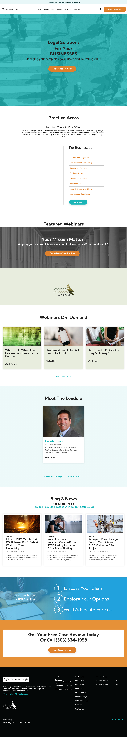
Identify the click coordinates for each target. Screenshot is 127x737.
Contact (77, 9)
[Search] (100, 9)
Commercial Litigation (79, 157)
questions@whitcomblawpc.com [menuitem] (69, 2)
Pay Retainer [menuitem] (80, 680)
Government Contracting (81, 163)
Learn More (77, 202)
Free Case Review (62, 68)
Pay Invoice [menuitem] (79, 684)
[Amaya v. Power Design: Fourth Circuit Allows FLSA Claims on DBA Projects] (105, 524)
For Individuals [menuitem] (102, 680)
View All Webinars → (63, 376)
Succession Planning (78, 168)
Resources (67, 9)
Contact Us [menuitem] (79, 709)
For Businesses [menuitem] (102, 684)
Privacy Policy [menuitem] (7, 720)
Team (46, 9)
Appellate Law (76, 184)
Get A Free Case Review (62, 253)
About (40, 9)
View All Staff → (75, 476)
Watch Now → (52, 361)
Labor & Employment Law (81, 189)
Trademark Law (76, 173)
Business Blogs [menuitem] (81, 697)
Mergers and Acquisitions (80, 194)
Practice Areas (56, 9)
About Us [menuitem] (79, 688)
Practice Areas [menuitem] (81, 692)
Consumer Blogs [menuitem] (81, 701)
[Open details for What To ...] (22, 336)
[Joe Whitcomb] (63, 437)
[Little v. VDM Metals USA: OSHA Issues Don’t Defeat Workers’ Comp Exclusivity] (22, 524)
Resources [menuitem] (79, 705)
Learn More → (51, 457)
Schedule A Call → (115, 9)
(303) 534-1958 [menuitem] (53, 2)
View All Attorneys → (54, 476)
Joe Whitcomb (54, 441)
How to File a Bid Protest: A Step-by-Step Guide (63, 507)
